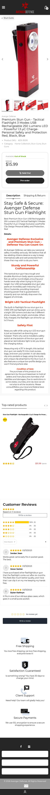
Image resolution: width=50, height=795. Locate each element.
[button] (8, 522)
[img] (16, 550)
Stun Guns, (36, 144)
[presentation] (45, 405)
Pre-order (25, 180)
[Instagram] (29, 746)
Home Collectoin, (23, 144)
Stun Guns (9, 18)
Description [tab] (13, 195)
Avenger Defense (9, 116)
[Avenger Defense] (25, 7)
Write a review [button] (25, 515)
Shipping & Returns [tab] (35, 195)
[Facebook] (21, 746)
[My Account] (25, 792)
